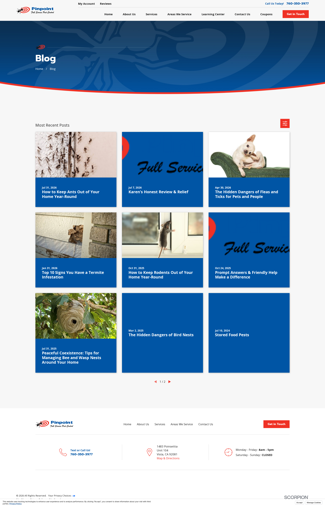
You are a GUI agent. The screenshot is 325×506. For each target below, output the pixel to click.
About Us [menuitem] (129, 14)
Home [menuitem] (108, 14)
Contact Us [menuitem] (242, 14)
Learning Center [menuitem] (213, 14)
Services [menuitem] (151, 14)
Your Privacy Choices (60, 495)
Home (127, 424)
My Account (86, 3)
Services (160, 424)
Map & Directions (168, 458)
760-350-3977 (297, 3)
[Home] (35, 10)
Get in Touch (296, 14)
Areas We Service (182, 424)
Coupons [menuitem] (266, 14)
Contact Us (205, 424)
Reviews (105, 3)
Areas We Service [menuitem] (179, 14)
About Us (143, 424)
